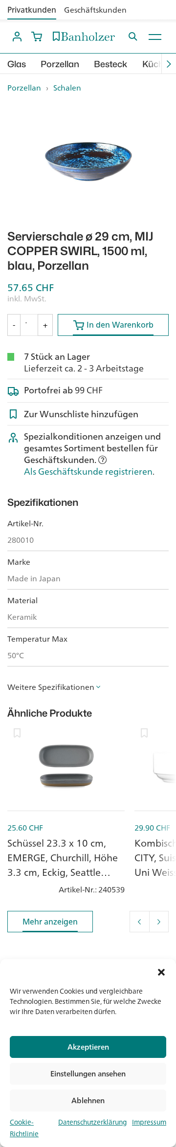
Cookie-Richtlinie (24, 1128)
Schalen (67, 87)
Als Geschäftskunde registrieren (88, 471)
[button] (161, 971)
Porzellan (60, 64)
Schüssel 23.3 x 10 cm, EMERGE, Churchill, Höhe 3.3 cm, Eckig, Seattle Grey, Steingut (62, 864)
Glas (16, 64)
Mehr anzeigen (50, 921)
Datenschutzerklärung (92, 1122)
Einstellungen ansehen (88, 1073)
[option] (88, 161)
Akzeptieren (88, 1047)
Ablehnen (88, 1100)
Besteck (111, 64)
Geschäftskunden (95, 10)
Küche (155, 64)
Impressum (149, 1122)
